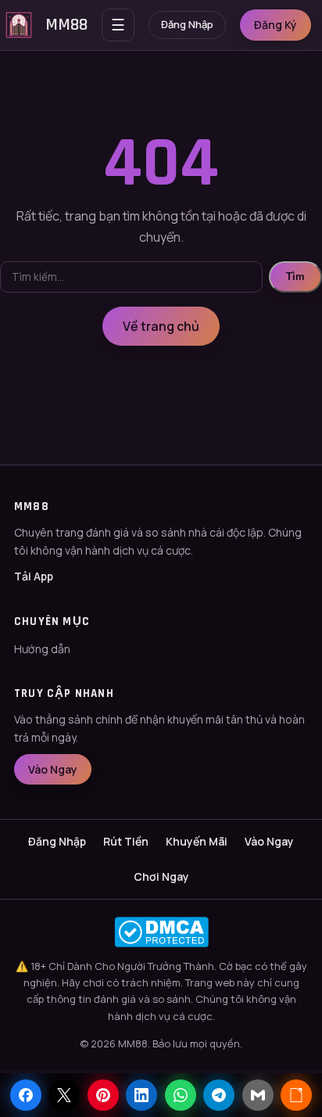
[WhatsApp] (180, 1095)
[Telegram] (218, 1095)
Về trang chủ (161, 326)
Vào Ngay (52, 769)
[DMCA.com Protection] (161, 932)
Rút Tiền (125, 841)
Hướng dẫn (42, 648)
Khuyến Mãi (196, 841)
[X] (64, 1095)
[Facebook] (25, 1095)
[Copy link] (296, 1095)
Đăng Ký (275, 24)
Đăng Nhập (187, 24)
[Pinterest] (103, 1095)
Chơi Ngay (161, 876)
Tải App (33, 576)
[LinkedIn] (141, 1095)
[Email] (258, 1095)
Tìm (295, 276)
